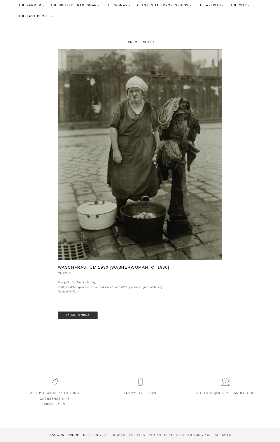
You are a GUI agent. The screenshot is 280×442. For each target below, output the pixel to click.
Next (148, 42)
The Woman (117, 5)
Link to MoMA (79, 315)
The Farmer (30, 5)
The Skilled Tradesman (74, 5)
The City (239, 5)
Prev (132, 42)
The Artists (209, 5)
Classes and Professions (163, 5)
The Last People (35, 16)
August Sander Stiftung (76, 435)
